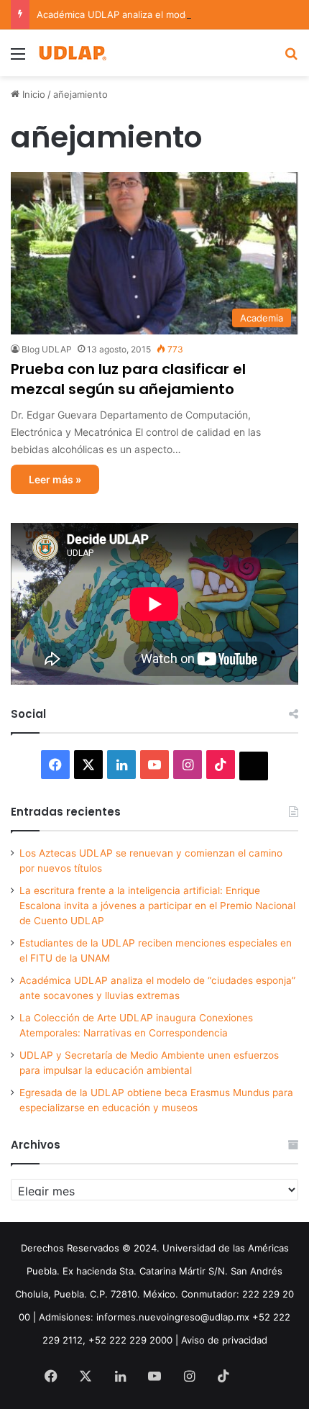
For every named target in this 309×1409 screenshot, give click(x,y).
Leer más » (55, 479)
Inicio (32, 94)
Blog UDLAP (47, 349)
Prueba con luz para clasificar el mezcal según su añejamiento (128, 379)
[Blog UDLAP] (72, 53)
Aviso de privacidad (224, 1340)
